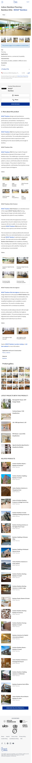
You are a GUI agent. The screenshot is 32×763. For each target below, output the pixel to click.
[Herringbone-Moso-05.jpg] (21, 381)
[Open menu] (2, 2)
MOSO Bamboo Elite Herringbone (10, 292)
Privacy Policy (25, 76)
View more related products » (15, 708)
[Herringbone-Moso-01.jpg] (27, 387)
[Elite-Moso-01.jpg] (3, 40)
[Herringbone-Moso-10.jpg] (27, 381)
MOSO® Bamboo (20, 10)
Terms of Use (19, 76)
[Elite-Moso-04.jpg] (21, 40)
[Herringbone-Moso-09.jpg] (9, 381)
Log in (27, 1)
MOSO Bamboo (5, 116)
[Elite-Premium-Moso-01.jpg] (9, 375)
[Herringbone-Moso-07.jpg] (3, 387)
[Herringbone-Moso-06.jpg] (9, 387)
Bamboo (4, 358)
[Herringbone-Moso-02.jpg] (21, 387)
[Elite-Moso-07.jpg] (27, 40)
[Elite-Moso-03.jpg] (9, 40)
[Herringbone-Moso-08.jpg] (3, 381)
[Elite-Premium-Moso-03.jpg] (15, 375)
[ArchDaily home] (15, 2)
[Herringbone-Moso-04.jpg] (15, 387)
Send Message (15, 104)
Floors (4, 352)
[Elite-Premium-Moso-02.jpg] (21, 375)
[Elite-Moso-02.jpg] (3, 375)
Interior (8, 352)
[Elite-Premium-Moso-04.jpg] (27, 375)
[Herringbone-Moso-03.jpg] (15, 381)
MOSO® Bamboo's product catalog (14, 344)
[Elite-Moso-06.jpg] (15, 40)
